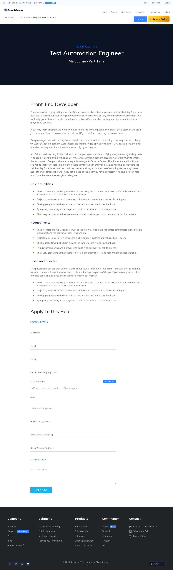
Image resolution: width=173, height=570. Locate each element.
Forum (105, 526)
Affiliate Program (83, 545)
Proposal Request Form (43, 17)
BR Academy (81, 526)
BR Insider (80, 536)
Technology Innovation (50, 540)
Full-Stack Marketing (49, 526)
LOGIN (167, 3)
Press (10, 536)
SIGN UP (140, 19)
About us (11, 526)
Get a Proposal (14, 545)
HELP (146, 3)
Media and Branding (49, 536)
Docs (104, 545)
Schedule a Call (141, 531)
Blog (9, 540)
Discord (106, 531)
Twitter (106, 540)
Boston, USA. (139, 536)
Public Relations (47, 531)
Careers (11, 531)
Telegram (107, 536)
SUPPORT (156, 3)
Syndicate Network (84, 540)
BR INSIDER (51, 3)
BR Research (81, 531)
